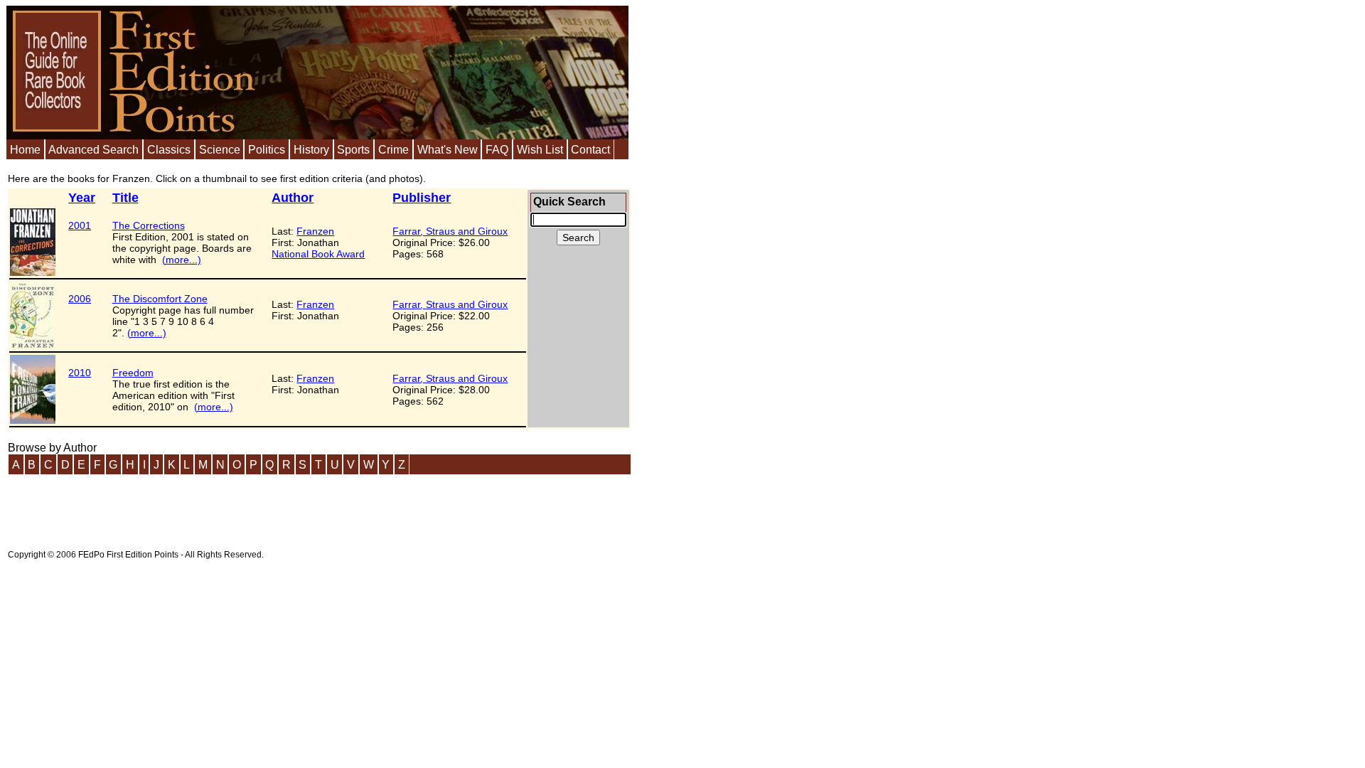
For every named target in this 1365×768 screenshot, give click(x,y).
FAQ (497, 150)
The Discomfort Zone (160, 298)
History (311, 150)
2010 (79, 372)
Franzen (315, 231)
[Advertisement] (266, 508)
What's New (447, 150)
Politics (266, 150)
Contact (590, 150)
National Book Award (318, 254)
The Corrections (148, 225)
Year (81, 198)
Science (219, 150)
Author (293, 198)
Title (125, 198)
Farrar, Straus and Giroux (450, 231)
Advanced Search (93, 150)
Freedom (133, 372)
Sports (353, 150)
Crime (393, 150)
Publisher (421, 198)
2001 (79, 225)
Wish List (540, 150)
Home (25, 150)
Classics (169, 150)
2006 (79, 298)
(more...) (181, 259)
